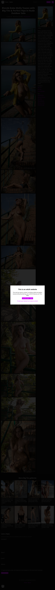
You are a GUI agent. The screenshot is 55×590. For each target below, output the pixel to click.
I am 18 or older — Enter (27, 298)
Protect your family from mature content (27, 301)
